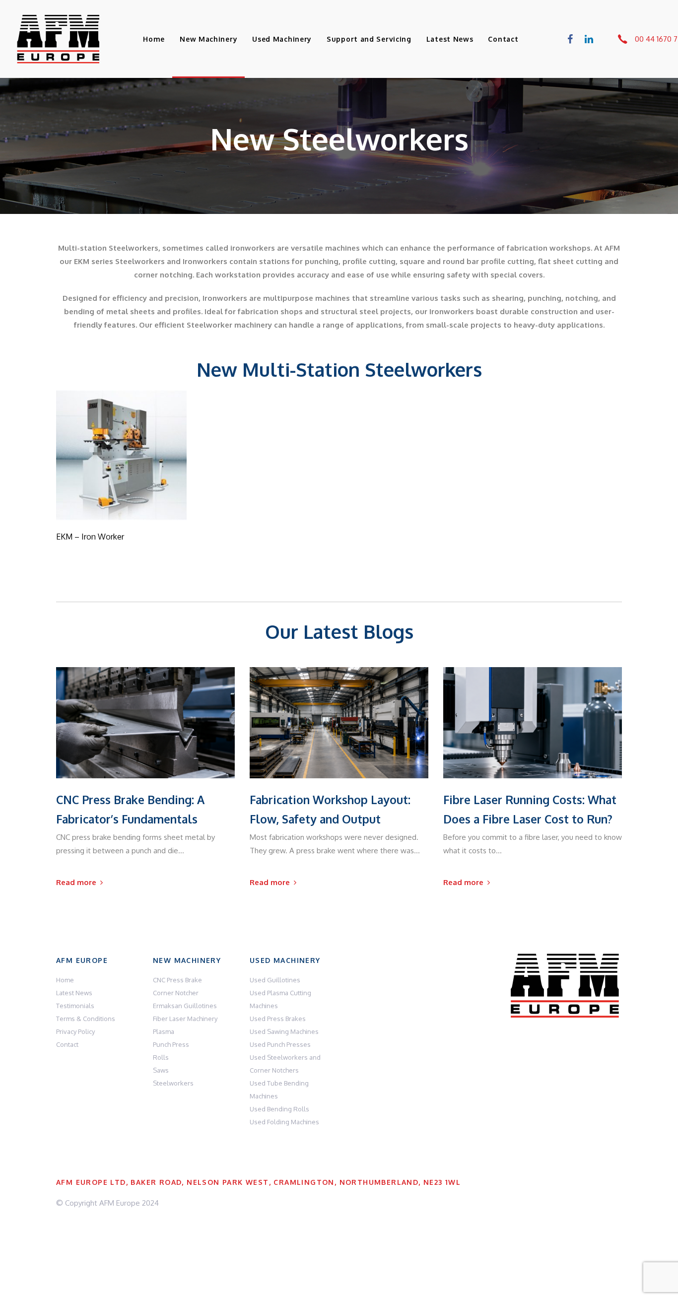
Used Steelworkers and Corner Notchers (285, 1063)
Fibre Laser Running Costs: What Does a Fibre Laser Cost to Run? (529, 809)
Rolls (161, 1057)
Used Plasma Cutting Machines (280, 999)
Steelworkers (173, 1083)
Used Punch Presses (280, 1044)
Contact (67, 1044)
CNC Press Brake (177, 980)
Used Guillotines (275, 980)
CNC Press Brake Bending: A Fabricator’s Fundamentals (130, 809)
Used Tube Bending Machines (279, 1089)
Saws (161, 1070)
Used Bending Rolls (279, 1109)
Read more (121, 506)
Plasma (163, 1031)
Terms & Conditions (85, 1019)
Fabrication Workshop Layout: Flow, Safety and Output (330, 809)
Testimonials (75, 1006)
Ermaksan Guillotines (185, 1006)
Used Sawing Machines (284, 1031)
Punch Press (171, 1044)
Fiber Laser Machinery (185, 1019)
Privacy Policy (75, 1031)
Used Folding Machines (284, 1122)
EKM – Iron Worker (90, 537)
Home (65, 980)
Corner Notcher (176, 993)
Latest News (74, 993)
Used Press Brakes (278, 1019)
